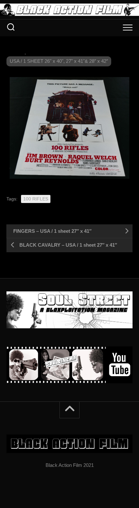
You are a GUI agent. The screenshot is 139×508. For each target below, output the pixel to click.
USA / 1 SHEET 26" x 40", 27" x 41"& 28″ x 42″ (59, 61)
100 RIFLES (35, 198)
